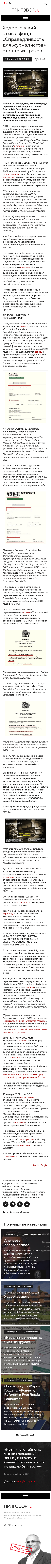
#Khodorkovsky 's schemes (17, 1181)
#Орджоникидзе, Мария (26, 1198)
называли (25, 267)
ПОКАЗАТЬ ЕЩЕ (25, 1435)
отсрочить (8, 877)
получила (19, 1122)
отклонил (19, 146)
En (10, 3)
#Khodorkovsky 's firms (33, 1192)
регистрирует (28, 1097)
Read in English (40, 1165)
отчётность (23, 902)
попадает (15, 1058)
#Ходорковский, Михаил (16, 1195)
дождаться (9, 177)
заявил (22, 326)
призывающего (11, 1156)
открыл (23, 1041)
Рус (5, 3)
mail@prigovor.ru (27, 1481)
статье (27, 612)
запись (38, 352)
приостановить (11, 174)
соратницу (24, 1145)
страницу (8, 914)
